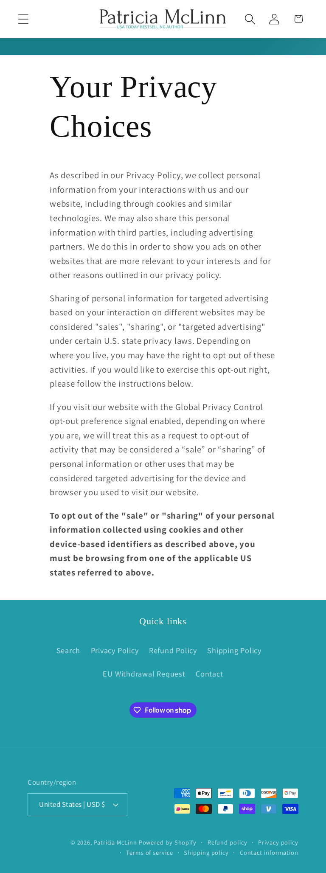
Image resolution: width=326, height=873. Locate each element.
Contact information (269, 852)
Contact (209, 673)
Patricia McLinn (115, 842)
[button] (23, 19)
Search (68, 650)
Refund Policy (173, 650)
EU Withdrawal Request (144, 673)
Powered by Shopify (168, 842)
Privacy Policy (115, 650)
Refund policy (227, 842)
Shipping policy (206, 852)
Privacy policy (278, 842)
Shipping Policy (234, 650)
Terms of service (149, 852)
